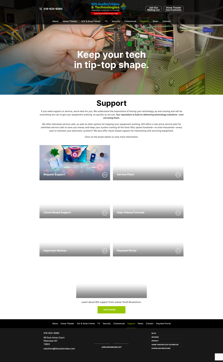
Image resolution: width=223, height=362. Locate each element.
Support (144, 21)
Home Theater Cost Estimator (165, 345)
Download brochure (161, 348)
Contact (167, 21)
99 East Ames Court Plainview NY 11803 (54, 341)
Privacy (155, 341)
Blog (154, 333)
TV (106, 21)
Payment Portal (163, 323)
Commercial (130, 21)
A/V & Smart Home (90, 21)
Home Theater (70, 21)
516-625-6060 (53, 8)
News (155, 21)
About (55, 21)
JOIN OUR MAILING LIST (111, 347)
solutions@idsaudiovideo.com (59, 348)
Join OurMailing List (153, 9)
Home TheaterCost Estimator (174, 9)
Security (116, 21)
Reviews (155, 337)
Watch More (109, 310)
